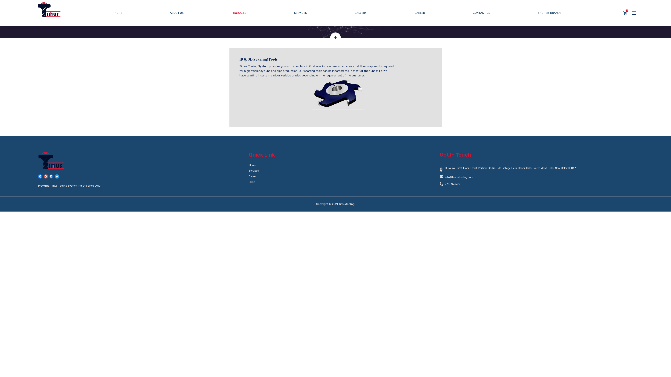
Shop (252, 182)
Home (118, 12)
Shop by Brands (549, 12)
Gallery (361, 12)
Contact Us (481, 12)
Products (239, 12)
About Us (177, 12)
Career (419, 12)
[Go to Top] (664, 369)
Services (300, 12)
